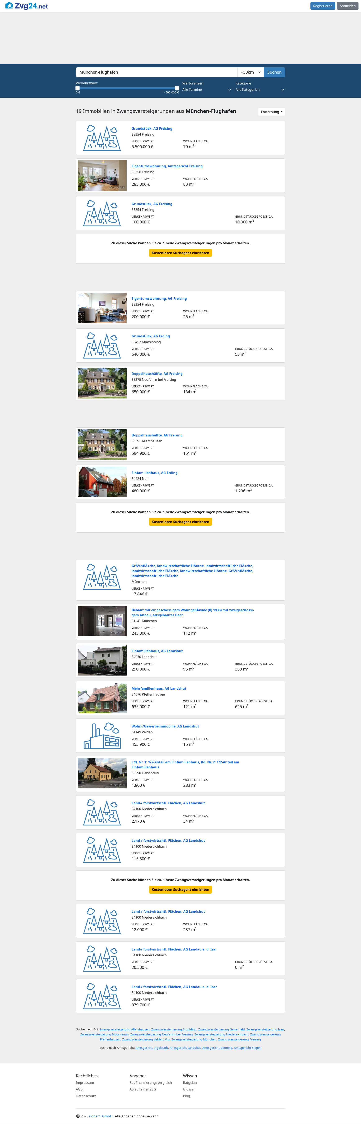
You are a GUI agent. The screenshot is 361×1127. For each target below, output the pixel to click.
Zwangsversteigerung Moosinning (104, 1034)
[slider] (77, 88)
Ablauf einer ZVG (143, 1089)
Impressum (85, 1082)
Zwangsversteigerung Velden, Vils (146, 1039)
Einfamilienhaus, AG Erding (155, 472)
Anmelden (348, 6)
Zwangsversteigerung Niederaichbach (221, 1034)
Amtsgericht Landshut (185, 1048)
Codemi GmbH (100, 1116)
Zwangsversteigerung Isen (265, 1029)
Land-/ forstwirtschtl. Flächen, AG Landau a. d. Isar (174, 949)
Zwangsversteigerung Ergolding (174, 1029)
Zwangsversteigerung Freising (239, 1039)
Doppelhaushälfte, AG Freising (157, 373)
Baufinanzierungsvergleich (151, 1082)
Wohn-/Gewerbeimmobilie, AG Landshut (165, 726)
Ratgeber (190, 1082)
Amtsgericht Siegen (248, 1048)
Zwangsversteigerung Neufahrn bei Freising (161, 1034)
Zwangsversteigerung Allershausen (125, 1029)
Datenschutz (86, 1096)
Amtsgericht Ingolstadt (152, 1048)
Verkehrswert (87, 83)
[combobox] (157, 72)
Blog (186, 1096)
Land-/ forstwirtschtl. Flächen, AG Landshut (168, 803)
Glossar (189, 1089)
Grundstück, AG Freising (152, 128)
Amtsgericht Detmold (217, 1048)
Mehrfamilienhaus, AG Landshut (159, 688)
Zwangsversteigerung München (194, 1039)
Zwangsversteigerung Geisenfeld (221, 1029)
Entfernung (270, 112)
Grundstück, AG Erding (151, 336)
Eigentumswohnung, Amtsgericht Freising (167, 166)
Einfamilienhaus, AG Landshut (157, 651)
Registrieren (323, 6)
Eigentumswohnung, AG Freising (159, 298)
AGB (79, 1089)
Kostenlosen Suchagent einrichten (180, 253)
